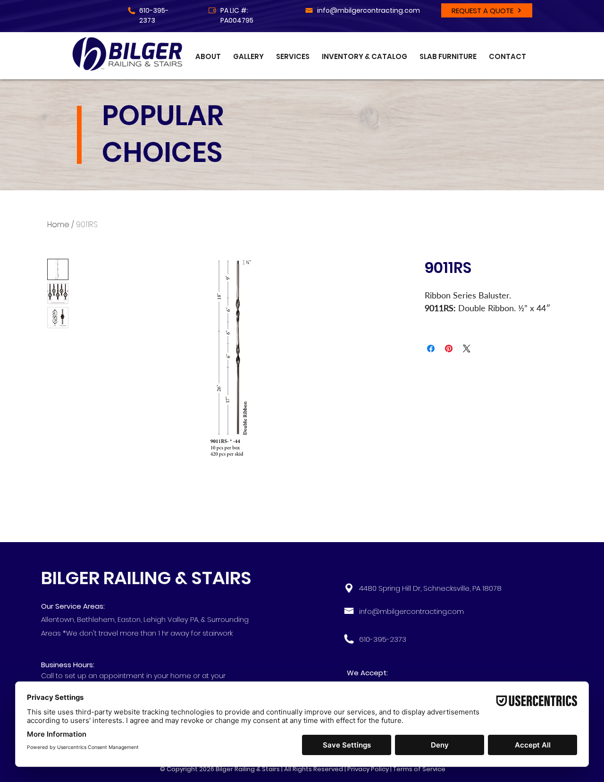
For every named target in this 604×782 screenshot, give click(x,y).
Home (58, 224)
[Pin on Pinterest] (448, 348)
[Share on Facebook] (430, 348)
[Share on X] (466, 348)
